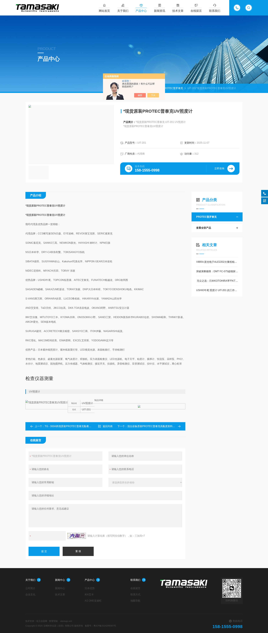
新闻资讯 (159, 10)
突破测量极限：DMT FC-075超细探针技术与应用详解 (217, 271)
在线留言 (196, 10)
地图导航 (135, 600)
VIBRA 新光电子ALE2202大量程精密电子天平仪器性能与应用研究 (217, 262)
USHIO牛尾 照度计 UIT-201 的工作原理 (217, 290)
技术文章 (177, 10)
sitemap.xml (66, 621)
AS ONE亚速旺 (93, 600)
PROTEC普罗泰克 (173, 88)
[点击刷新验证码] (76, 536)
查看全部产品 (203, 227)
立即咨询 (219, 168)
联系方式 (135, 594)
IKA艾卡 (89, 594)
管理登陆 (53, 621)
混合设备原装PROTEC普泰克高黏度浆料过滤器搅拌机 (157, 426)
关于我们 (122, 10)
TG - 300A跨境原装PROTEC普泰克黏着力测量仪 (72, 426)
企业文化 (30, 594)
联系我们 (214, 10)
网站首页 (104, 10)
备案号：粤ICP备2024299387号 (100, 625)
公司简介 (30, 588)
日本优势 (90, 588)
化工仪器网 (41, 621)
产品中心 (141, 10)
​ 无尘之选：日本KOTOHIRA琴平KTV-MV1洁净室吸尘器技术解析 (217, 280)
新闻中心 (60, 580)
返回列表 (108, 426)
